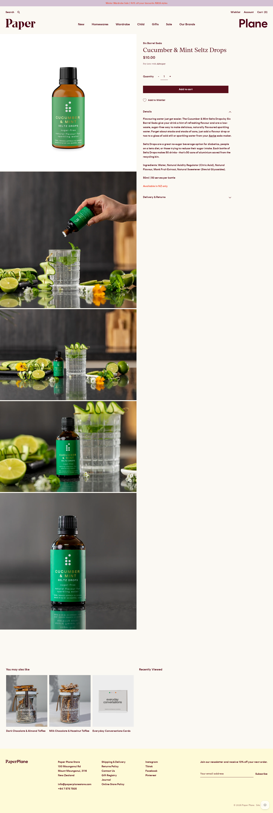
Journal (106, 780)
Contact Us (108, 771)
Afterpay (161, 64)
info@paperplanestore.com (74, 784)
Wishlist (235, 12)
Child (140, 24)
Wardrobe (123, 24)
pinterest (150, 775)
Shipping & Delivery (114, 762)
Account (249, 12)
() (262, 12)
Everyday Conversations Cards (111, 731)
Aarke (212, 135)
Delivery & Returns (154, 197)
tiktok (149, 766)
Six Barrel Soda (152, 43)
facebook (151, 771)
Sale (169, 24)
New (81, 24)
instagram (151, 762)
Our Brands (187, 24)
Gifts (155, 24)
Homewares (100, 24)
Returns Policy (110, 766)
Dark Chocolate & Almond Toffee (26, 731)
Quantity (148, 76)
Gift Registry (109, 775)
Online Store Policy (113, 784)
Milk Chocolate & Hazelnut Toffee (69, 731)
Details (147, 111)
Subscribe (261, 774)
